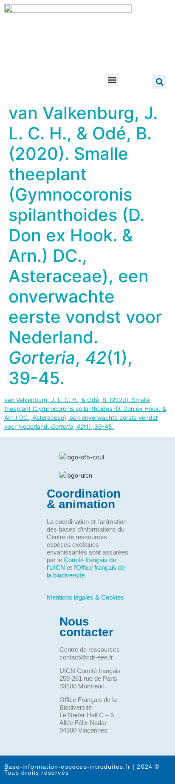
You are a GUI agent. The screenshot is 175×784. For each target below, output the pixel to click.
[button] (112, 80)
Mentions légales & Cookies (85, 597)
